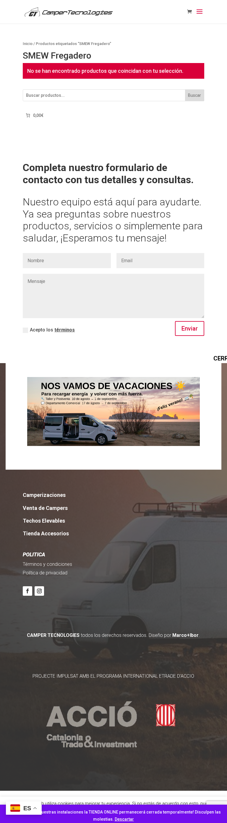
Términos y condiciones (47, 564)
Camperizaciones (44, 495)
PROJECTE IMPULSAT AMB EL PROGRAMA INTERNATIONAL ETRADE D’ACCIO (113, 676)
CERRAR (216, 358)
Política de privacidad (45, 573)
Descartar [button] (124, 819)
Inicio (28, 43)
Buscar (194, 95)
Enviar (189, 328)
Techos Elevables (44, 521)
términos (64, 330)
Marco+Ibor (185, 635)
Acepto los (52, 330)
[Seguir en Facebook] (27, 591)
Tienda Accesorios (46, 533)
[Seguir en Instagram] (39, 591)
